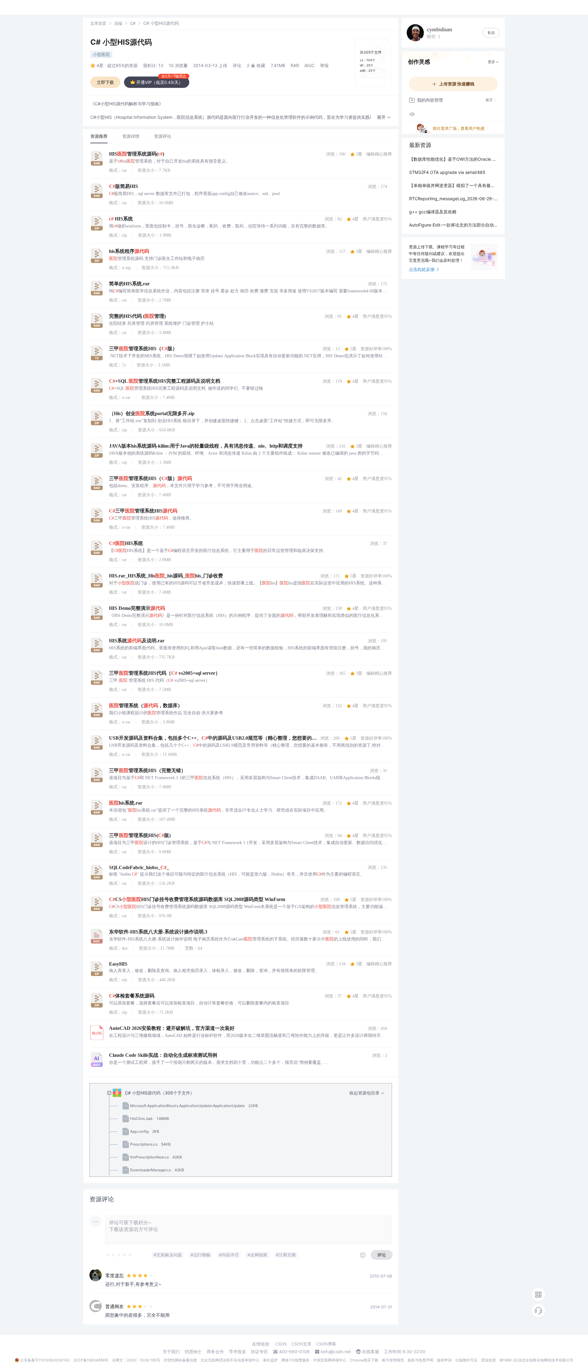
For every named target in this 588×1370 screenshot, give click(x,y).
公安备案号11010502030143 (45, 1360)
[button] (384, 117)
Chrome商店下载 (364, 1360)
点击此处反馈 (422, 269)
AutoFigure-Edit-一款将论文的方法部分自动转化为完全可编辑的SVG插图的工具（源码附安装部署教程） (453, 224)
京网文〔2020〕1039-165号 (136, 1360)
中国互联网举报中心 (329, 1360)
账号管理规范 (393, 1360)
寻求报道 (237, 1351)
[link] (98, 23)
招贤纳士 (193, 1351)
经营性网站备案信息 (180, 1360)
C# (132, 23)
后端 (118, 23)
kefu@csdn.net (336, 1351)
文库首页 (98, 23)
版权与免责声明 (420, 1360)
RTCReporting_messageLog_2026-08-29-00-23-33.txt (453, 198)
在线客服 (370, 1351)
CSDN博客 (326, 1344)
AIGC (309, 65)
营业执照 (488, 1360)
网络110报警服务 (295, 1360)
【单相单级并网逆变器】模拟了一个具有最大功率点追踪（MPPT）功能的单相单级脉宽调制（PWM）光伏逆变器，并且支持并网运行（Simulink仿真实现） (453, 185)
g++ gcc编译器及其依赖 (432, 211)
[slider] (119, 1255)
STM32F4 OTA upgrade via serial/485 (447, 172)
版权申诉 (444, 1360)
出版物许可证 (466, 1360)
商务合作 (215, 1351)
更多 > (493, 61)
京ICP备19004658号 (91, 1360)
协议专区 (259, 1351)
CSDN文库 (301, 1344)
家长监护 (270, 1360)
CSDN (281, 1344)
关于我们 (171, 1351)
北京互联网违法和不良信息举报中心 (230, 1360)
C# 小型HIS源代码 (121, 42)
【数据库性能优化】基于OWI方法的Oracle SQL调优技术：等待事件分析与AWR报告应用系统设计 (453, 159)
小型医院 (101, 54)
